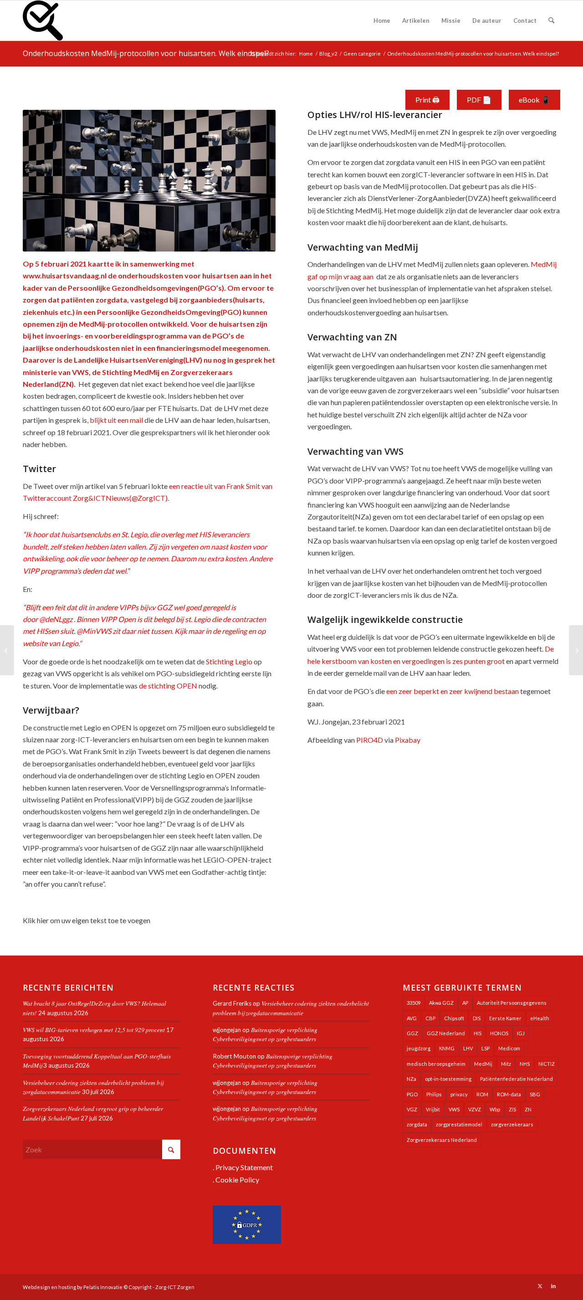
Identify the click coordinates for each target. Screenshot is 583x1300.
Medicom (509, 1048)
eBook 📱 (534, 99)
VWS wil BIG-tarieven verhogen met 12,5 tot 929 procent (94, 1029)
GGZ (412, 1033)
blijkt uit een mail (116, 420)
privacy (459, 1094)
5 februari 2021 (61, 263)
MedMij (483, 1064)
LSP (485, 1048)
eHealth (539, 1018)
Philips (434, 1094)
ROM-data (509, 1094)
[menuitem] (382, 20)
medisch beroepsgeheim (436, 1064)
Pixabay (407, 739)
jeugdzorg (418, 1048)
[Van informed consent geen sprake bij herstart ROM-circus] (7, 650)
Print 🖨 (427, 99)
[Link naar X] (540, 1286)
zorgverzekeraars (512, 1124)
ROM (482, 1094)
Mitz (506, 1064)
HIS (477, 1033)
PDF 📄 (479, 99)
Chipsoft (454, 1018)
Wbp (495, 1109)
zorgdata (417, 1124)
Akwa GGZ (441, 1003)
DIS (477, 1018)
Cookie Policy (237, 1179)
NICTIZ (546, 1064)
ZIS (512, 1109)
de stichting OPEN (168, 685)
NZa (411, 1079)
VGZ (412, 1109)
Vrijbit (433, 1109)
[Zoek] (551, 20)
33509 (413, 1003)
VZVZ (474, 1109)
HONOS (499, 1033)
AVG (412, 1018)
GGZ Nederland (446, 1033)
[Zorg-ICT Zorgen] (43, 20)
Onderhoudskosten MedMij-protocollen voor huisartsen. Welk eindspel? (146, 53)
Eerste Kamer (505, 1018)
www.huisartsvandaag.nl (65, 275)
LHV (468, 1048)
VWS (454, 1109)
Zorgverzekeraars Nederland (442, 1140)
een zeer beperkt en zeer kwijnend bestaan (452, 691)
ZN (528, 1109)
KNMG (447, 1048)
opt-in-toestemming (448, 1079)
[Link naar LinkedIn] (553, 1286)
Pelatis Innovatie (103, 1287)
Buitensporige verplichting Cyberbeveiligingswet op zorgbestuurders (265, 1034)
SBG (535, 1094)
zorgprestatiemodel (459, 1124)
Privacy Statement (244, 1167)
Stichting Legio (229, 661)
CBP (430, 1018)
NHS (525, 1064)
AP (465, 1003)
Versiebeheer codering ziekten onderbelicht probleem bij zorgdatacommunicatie (291, 1008)
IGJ (521, 1033)
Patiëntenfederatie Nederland (516, 1079)
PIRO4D (369, 739)
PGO (412, 1094)
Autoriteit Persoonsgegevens (512, 1003)
